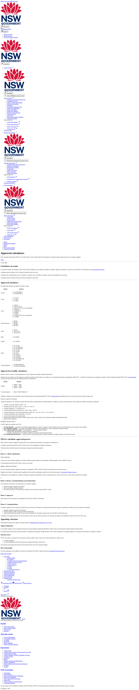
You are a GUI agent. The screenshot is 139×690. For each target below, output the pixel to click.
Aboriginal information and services (16, 99)
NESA (23, 619)
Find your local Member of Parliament (13, 676)
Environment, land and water (14, 107)
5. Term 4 (9, 566)
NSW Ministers (8, 674)
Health (5, 659)
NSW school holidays (12, 224)
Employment (10, 169)
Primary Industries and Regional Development (15, 664)
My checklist (10, 559)
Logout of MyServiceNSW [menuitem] (11, 37)
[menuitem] (8, 34)
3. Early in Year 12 (12, 563)
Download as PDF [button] (6, 583)
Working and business (10, 163)
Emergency (10, 105)
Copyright (6, 640)
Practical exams (8, 578)
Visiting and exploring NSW (14, 221)
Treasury (6, 666)
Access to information (9, 637)
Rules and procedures (6, 553)
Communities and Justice (10, 653)
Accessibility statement (9, 638)
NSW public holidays (12, 223)
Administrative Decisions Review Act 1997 (41, 522)
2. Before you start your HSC (14, 562)
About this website (7, 634)
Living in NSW (9, 98)
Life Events (10, 115)
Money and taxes (11, 172)
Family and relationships (13, 108)
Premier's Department (9, 662)
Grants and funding (12, 110)
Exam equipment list (9, 575)
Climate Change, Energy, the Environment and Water (17, 652)
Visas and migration (12, 118)
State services (7, 629)
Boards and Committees (10, 677)
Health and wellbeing (12, 111)
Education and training (13, 104)
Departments (5, 648)
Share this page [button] (27, 583)
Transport (6, 665)
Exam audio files (8, 576)
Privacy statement (8, 643)
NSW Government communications (13, 681)
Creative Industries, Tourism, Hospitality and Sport (17, 655)
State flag (6, 631)
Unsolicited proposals (9, 683)
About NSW (10, 217)
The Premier (7, 673)
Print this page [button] (17, 583)
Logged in (5, 31)
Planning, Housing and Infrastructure (13, 661)
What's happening (9, 215)
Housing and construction (13, 112)
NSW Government (7, 670)
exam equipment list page (97, 269)
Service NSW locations (10, 628)
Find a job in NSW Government (12, 678)
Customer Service (8, 656)
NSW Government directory (11, 644)
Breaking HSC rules (9, 571)
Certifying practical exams (13, 579)
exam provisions (132, 377)
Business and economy (13, 166)
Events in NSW (11, 220)
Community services (12, 101)
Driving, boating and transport (14, 102)
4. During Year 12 (11, 565)
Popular (3, 623)
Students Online (11, 558)
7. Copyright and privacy (13, 569)
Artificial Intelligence (9, 574)
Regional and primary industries (15, 117)
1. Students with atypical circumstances (17, 561)
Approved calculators (9, 572)
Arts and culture (11, 218)
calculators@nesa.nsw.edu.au (69, 472)
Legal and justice (11, 114)
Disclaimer (6, 641)
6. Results (9, 568)
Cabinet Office (7, 650)
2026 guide (7, 556)
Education (6, 658)
